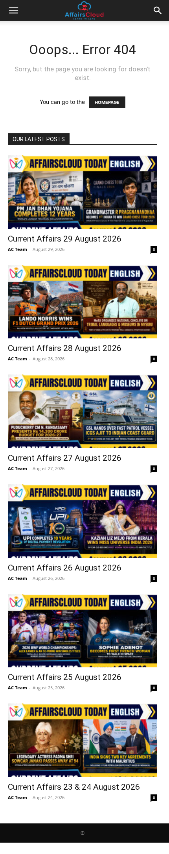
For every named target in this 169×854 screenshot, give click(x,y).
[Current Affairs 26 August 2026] (82, 521)
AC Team (17, 249)
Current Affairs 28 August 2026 (64, 348)
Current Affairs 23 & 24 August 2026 (74, 787)
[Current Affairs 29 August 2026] (82, 192)
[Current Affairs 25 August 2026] (82, 631)
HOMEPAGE (107, 102)
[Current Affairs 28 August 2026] (82, 302)
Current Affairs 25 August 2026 (64, 677)
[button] (13, 10)
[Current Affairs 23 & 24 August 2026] (82, 740)
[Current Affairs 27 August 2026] (82, 411)
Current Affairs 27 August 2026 (64, 458)
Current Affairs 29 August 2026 (64, 238)
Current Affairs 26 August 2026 (64, 567)
